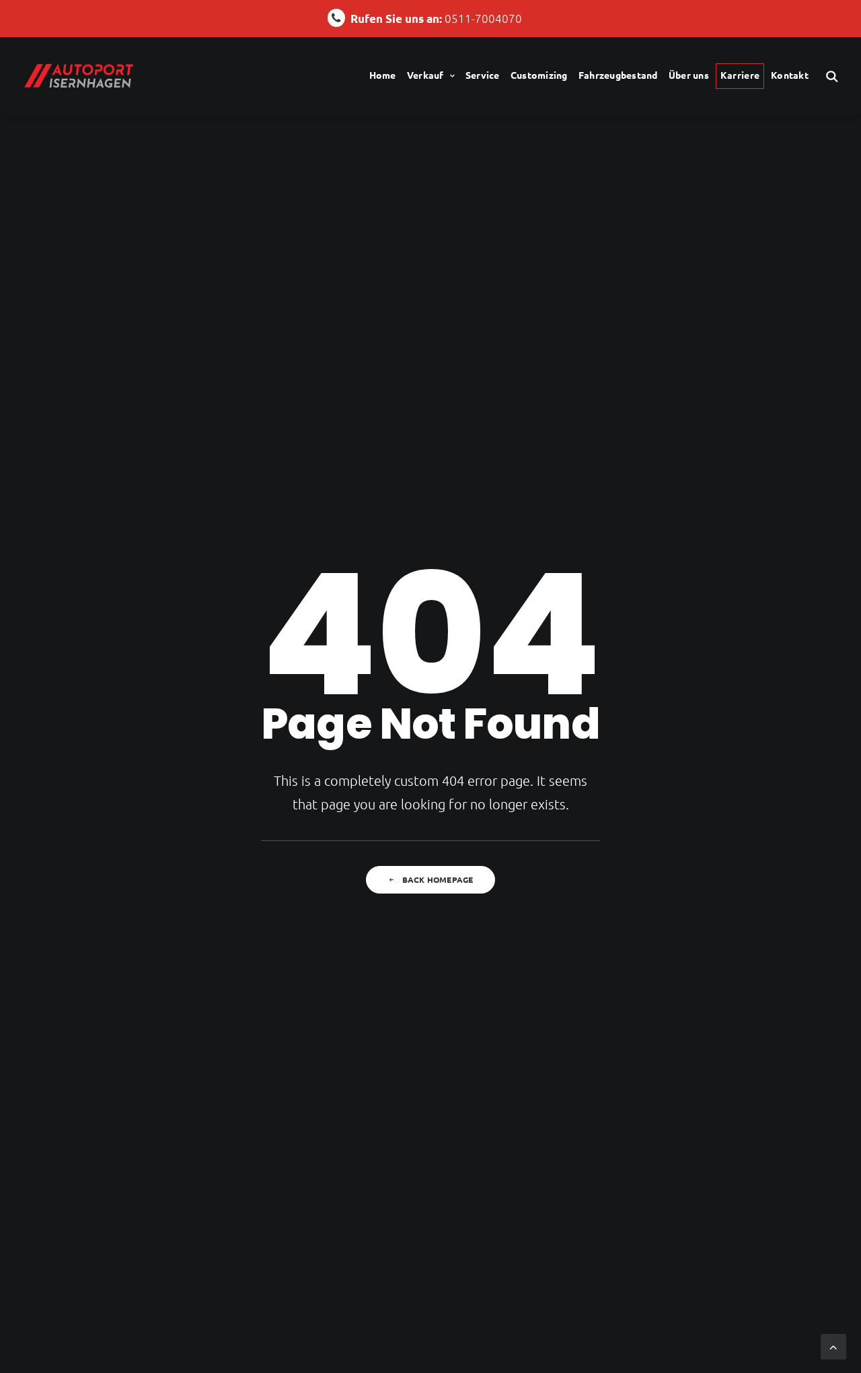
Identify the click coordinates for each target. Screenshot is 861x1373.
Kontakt (790, 75)
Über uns (689, 75)
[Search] (832, 76)
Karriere (739, 75)
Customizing (539, 75)
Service (482, 75)
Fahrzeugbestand (618, 75)
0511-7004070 (436, 18)
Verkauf (425, 75)
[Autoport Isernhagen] (79, 76)
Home (382, 75)
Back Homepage (438, 879)
